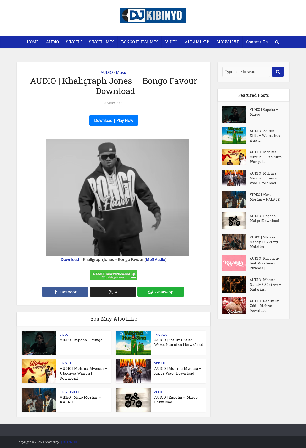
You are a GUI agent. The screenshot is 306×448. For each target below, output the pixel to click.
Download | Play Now (113, 120)
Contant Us (257, 41)
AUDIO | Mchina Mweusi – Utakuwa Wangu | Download (83, 373)
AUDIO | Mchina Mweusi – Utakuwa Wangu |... (266, 157)
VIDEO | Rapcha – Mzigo (81, 339)
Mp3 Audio (155, 259)
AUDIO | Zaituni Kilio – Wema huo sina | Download (178, 342)
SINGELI (74, 41)
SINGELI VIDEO (70, 392)
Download (70, 259)
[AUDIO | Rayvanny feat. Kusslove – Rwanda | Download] (236, 263)
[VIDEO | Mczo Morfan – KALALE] (236, 199)
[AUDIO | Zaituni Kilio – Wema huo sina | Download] (236, 135)
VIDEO (171, 41)
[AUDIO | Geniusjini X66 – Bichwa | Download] (236, 305)
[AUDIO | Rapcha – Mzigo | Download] (236, 220)
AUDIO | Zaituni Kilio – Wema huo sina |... (265, 136)
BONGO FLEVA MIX (139, 41)
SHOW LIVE (227, 41)
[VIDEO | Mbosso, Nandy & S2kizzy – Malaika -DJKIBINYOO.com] (236, 242)
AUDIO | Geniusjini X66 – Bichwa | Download (265, 306)
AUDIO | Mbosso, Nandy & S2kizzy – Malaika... (265, 284)
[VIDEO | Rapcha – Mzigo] (236, 114)
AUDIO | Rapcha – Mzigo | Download (264, 218)
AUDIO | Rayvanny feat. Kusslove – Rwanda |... (265, 263)
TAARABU (161, 334)
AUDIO (52, 41)
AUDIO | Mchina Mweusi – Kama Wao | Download (178, 371)
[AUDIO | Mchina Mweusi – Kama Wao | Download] (236, 178)
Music (121, 72)
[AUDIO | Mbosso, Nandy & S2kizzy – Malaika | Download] (236, 284)
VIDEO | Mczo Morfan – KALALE (265, 197)
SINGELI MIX (101, 41)
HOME (33, 41)
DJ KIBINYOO (68, 442)
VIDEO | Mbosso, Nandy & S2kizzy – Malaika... (265, 242)
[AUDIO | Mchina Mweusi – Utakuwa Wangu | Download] (236, 157)
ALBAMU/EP (197, 41)
